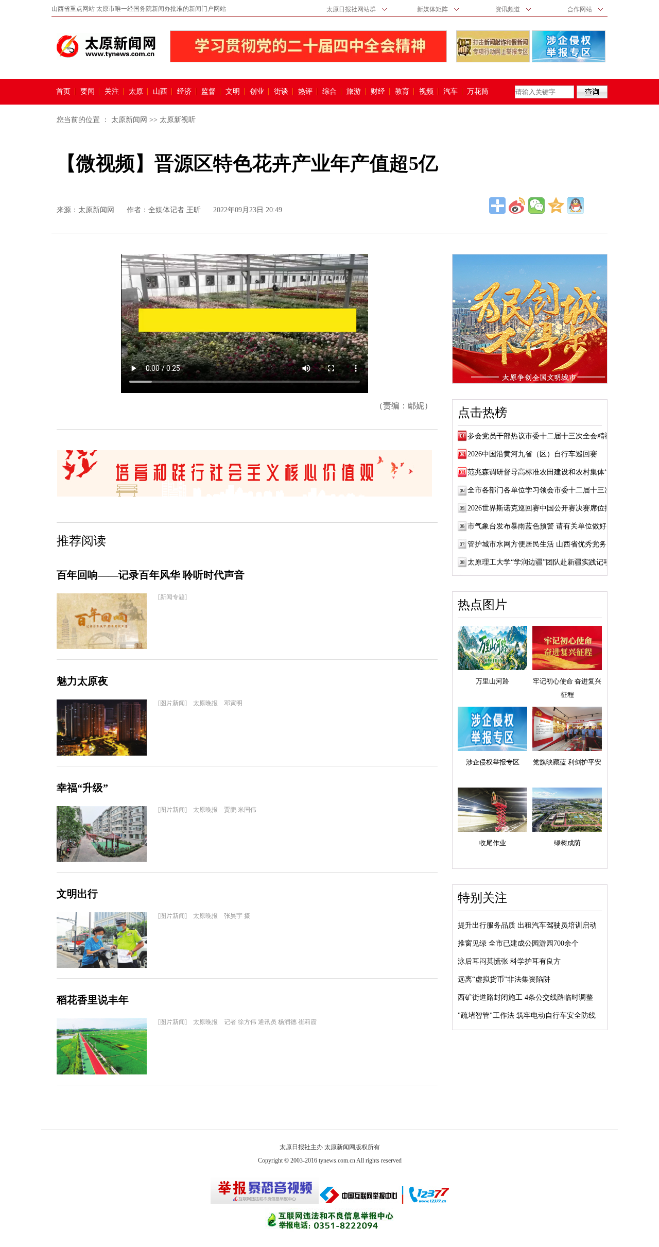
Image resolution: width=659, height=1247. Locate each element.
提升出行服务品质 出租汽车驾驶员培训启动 (527, 925)
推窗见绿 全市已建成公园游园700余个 (518, 943)
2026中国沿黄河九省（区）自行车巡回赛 (532, 454)
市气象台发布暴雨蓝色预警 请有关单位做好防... (543, 526)
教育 (402, 91)
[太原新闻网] (106, 46)
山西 (160, 91)
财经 (378, 91)
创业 (257, 91)
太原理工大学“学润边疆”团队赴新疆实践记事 (539, 562)
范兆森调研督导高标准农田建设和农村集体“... (540, 472)
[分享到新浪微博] (517, 205)
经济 (184, 91)
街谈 (281, 91)
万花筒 (476, 91)
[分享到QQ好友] (575, 205)
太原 (136, 91)
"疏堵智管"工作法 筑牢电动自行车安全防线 (527, 1015)
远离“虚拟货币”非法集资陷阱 (504, 979)
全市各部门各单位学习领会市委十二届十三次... (542, 490)
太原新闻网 (129, 120)
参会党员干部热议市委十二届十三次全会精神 (539, 436)
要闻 (87, 91)
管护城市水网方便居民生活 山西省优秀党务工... (543, 544)
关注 (112, 91)
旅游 (353, 91)
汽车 (450, 91)
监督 (208, 91)
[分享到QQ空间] (556, 205)
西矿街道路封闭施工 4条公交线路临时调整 (525, 997)
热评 (305, 91)
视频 (426, 91)
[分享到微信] (536, 205)
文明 (233, 91)
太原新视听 (178, 120)
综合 (329, 91)
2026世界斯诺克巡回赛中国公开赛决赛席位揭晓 (543, 508)
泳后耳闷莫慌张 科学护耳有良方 (509, 961)
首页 (63, 91)
